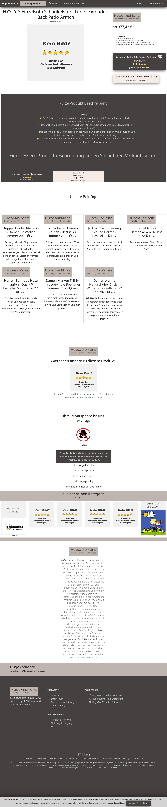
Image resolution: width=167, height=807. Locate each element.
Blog (140, 3)
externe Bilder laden (138, 803)
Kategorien (31, 3)
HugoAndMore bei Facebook (106, 695)
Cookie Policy (58, 705)
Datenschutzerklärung (62, 702)
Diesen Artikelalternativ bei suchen (78, 176)
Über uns (53, 3)
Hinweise (155, 3)
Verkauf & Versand (74, 3)
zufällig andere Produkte (29, 671)
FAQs (54, 726)
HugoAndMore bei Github (105, 702)
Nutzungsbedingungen (63, 723)
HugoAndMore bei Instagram (107, 698)
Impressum (57, 698)
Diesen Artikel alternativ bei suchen (136, 78)
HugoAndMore (9, 3)
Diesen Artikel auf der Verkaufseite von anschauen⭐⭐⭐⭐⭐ (137, 62)
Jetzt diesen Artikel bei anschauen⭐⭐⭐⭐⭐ (27, 176)
